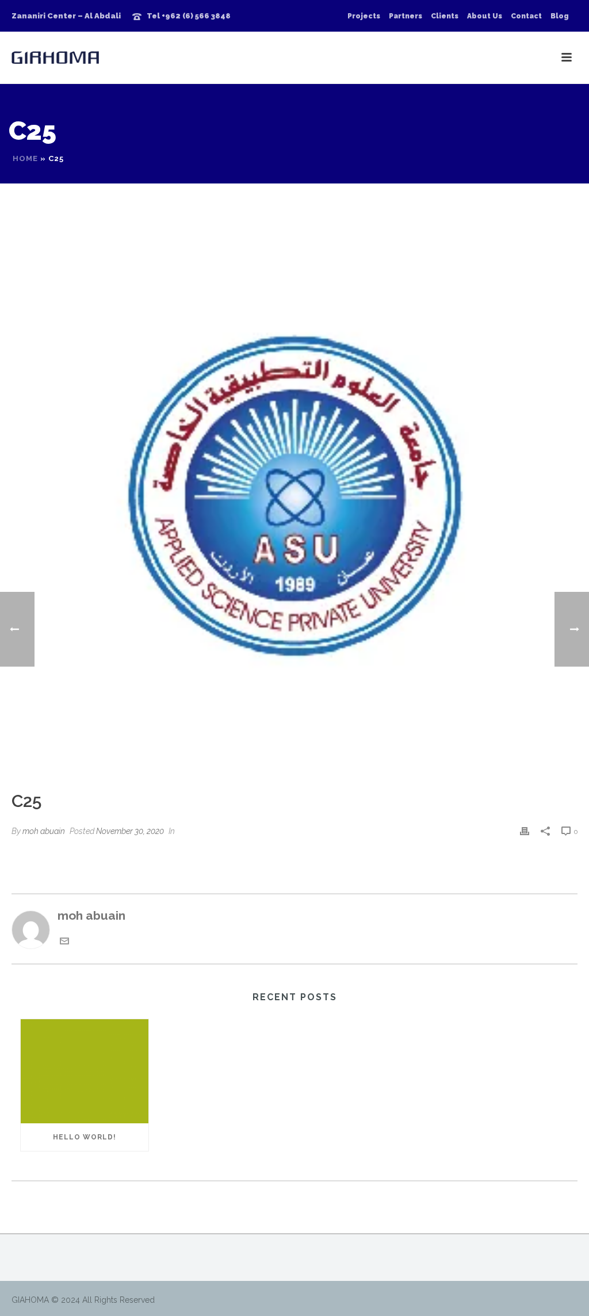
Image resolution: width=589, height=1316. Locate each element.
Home (25, 158)
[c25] (294, 495)
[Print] (524, 830)
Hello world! (84, 1137)
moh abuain (43, 831)
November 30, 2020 (130, 831)
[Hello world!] (84, 1071)
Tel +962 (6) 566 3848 (189, 16)
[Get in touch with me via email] (64, 941)
